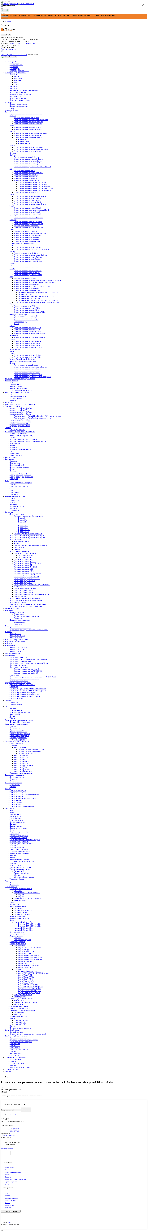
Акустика (7, 1174)
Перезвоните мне (5, 1133)
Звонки (7, 1184)
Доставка (7, 1195)
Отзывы (8, 21)
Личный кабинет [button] (7, 25)
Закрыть (4, 17)
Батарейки (8, 1170)
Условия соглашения (10, 1200)
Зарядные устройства (11, 1182)
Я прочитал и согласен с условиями (18, 1114)
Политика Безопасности (16, 1114)
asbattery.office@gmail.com (8, 1148)
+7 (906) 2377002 (29, 43)
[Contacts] (7, 10)
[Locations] (3, 10)
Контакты (7, 1203)
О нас (6, 1193)
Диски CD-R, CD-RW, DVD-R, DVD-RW (16, 1179)
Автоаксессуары (9, 1167)
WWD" (9, 1222)
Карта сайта (8, 1207)
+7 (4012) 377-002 (16, 43)
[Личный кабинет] (74, 6)
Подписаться (26, 1110)
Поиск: (3, 1087)
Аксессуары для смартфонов (13, 1172)
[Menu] (2, 8)
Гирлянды (8, 1177)
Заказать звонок (33, 55)
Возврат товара (9, 1205)
